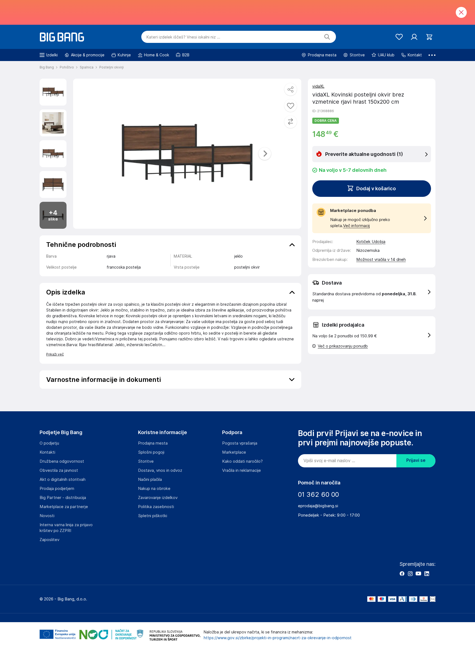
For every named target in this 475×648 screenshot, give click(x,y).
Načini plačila (150, 479)
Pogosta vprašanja (239, 443)
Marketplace (234, 452)
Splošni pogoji (151, 452)
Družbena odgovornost (62, 461)
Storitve (146, 461)
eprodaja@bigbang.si (318, 505)
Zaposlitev (49, 539)
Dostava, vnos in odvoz (160, 470)
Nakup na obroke (154, 488)
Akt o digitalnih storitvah (62, 479)
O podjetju (49, 443)
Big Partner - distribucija (63, 497)
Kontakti (47, 452)
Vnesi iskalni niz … (183, 37)
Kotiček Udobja (370, 241)
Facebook (401, 573)
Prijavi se (416, 460)
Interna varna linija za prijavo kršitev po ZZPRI (66, 527)
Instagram (410, 573)
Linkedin (426, 573)
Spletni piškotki (152, 515)
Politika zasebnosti (156, 506)
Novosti (47, 515)
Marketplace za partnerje (64, 506)
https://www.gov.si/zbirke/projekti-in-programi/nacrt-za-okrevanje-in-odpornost (278, 638)
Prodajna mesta (153, 443)
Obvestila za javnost (59, 470)
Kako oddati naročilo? (242, 461)
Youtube (418, 573)
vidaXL (318, 86)
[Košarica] (429, 37)
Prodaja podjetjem (57, 488)
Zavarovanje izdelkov (158, 497)
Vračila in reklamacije (241, 470)
